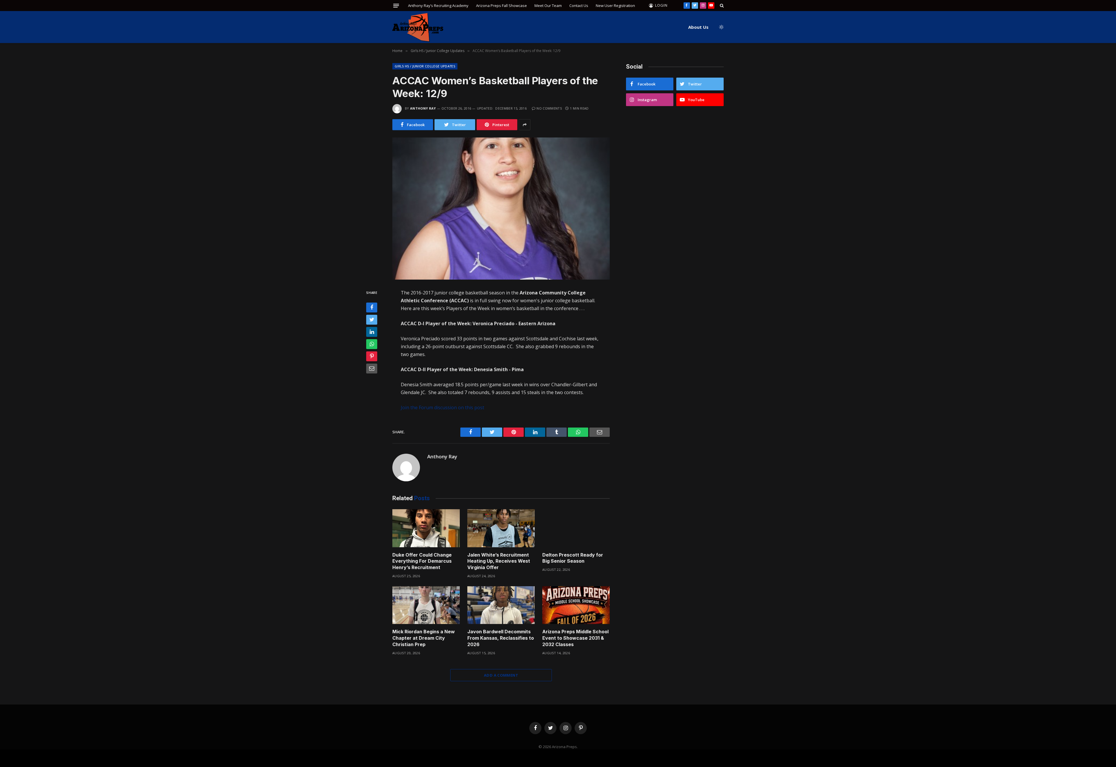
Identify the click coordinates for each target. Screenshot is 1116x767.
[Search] (721, 5)
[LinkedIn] (371, 332)
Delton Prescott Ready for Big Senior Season (572, 558)
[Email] (371, 368)
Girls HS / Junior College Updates (425, 66)
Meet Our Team (548, 5)
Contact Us (578, 5)
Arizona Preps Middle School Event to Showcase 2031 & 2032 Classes (575, 638)
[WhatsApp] (371, 344)
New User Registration (615, 5)
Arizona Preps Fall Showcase (501, 5)
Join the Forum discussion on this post (442, 407)
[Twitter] (371, 320)
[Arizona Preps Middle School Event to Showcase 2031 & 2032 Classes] (576, 605)
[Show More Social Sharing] (524, 124)
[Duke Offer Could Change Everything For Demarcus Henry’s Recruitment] (426, 528)
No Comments (549, 108)
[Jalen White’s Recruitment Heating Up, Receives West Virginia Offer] (501, 528)
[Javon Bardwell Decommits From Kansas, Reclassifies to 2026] (501, 605)
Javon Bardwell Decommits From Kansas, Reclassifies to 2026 (500, 638)
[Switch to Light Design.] (721, 27)
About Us (698, 27)
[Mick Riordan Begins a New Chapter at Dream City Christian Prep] (426, 605)
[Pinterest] (371, 356)
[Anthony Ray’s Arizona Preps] (417, 27)
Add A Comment (501, 675)
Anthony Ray (423, 108)
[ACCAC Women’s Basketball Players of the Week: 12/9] (501, 208)
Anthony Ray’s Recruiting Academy (438, 5)
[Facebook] (371, 307)
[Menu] (396, 5)
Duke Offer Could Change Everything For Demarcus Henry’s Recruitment (422, 561)
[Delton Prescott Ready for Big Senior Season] (576, 528)
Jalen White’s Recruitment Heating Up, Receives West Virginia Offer (498, 561)
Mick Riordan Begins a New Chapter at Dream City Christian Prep (423, 638)
